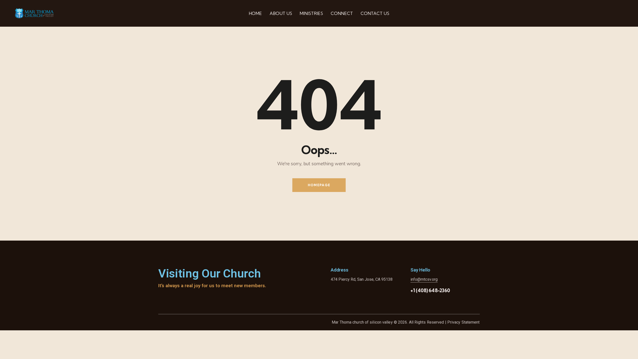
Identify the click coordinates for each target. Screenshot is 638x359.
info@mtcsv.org (424, 279)
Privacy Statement (463, 322)
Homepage (319, 185)
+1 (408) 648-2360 (430, 290)
